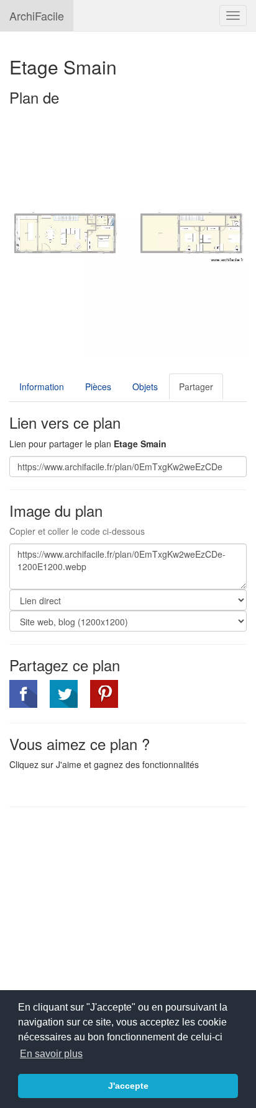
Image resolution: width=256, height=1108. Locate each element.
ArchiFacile (36, 15)
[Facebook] (23, 694)
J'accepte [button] (128, 1086)
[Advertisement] (113, 906)
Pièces (98, 386)
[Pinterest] (104, 694)
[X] (64, 694)
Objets (145, 386)
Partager (196, 386)
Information (41, 386)
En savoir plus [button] (51, 1053)
